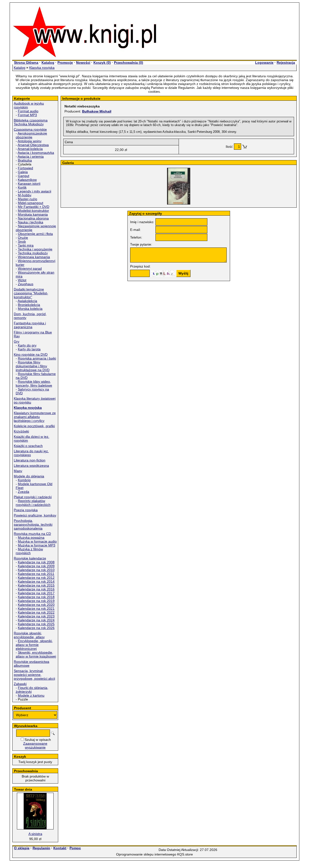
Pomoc (75, 848)
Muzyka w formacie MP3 (36, 545)
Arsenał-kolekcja (30, 149)
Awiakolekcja (27, 301)
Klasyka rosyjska (42, 68)
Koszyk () (102, 62)
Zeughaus (25, 284)
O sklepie (21, 848)
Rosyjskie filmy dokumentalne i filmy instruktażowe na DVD (32, 366)
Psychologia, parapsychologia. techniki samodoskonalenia (33, 524)
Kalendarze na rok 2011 (36, 574)
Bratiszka (25, 160)
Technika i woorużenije (35, 249)
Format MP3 (27, 115)
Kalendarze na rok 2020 (36, 605)
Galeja (23, 172)
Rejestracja (286, 62)
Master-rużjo (27, 199)
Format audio (28, 111)
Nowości (83, 62)
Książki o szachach (28, 446)
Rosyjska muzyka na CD (32, 534)
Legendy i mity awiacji (34, 191)
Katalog (48, 62)
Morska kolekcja (30, 309)
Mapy (18, 471)
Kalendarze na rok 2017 (36, 593)
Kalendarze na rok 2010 (36, 570)
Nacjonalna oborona (33, 218)
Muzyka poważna (31, 537)
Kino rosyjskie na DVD (31, 354)
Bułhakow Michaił (96, 111)
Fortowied (25, 168)
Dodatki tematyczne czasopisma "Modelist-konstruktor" (31, 293)
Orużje (23, 238)
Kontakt (59, 848)
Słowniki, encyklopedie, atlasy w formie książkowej (36, 654)
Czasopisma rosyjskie (30, 129)
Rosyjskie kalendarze (30, 558)
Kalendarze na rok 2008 (36, 562)
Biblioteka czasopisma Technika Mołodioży (31, 122)
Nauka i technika (30, 222)
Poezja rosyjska (26, 510)
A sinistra (35, 834)
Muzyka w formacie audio (37, 541)
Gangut (23, 176)
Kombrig (24, 480)
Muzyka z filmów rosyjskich (29, 551)
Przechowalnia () (128, 62)
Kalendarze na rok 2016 (36, 589)
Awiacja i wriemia (31, 156)
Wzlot (22, 280)
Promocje (65, 62)
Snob (22, 241)
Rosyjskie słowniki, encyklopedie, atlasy (29, 635)
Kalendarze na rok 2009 (36, 566)
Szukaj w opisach (38, 740)
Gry (16, 341)
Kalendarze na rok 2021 (36, 608)
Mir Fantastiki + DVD (33, 207)
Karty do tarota (29, 349)
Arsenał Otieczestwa (33, 145)
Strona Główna (26, 62)
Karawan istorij (29, 183)
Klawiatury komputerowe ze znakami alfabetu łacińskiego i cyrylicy (35, 417)
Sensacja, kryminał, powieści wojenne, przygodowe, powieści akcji (34, 674)
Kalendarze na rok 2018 (36, 597)
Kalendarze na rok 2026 (36, 628)
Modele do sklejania (29, 476)
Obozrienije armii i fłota (35, 234)
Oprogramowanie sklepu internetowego (146, 854)
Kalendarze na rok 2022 (36, 612)
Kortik (22, 187)
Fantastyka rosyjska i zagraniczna (30, 325)
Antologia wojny (30, 141)
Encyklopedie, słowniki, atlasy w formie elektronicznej (34, 645)
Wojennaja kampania (34, 257)
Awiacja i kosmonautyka (36, 153)
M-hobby (24, 195)
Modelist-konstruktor (33, 210)
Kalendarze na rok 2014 (36, 581)
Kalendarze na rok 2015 (36, 585)
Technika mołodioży (33, 253)
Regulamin (41, 848)
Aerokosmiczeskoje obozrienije (31, 135)
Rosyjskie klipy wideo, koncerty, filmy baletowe (34, 383)
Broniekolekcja (29, 305)
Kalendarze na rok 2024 (36, 620)
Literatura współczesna (31, 465)
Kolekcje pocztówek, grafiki (34, 426)
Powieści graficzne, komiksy (35, 515)
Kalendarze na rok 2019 (36, 601)
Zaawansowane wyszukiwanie (35, 745)
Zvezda (23, 492)
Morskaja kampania (33, 214)
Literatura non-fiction (29, 460)
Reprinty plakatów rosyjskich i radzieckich (33, 503)
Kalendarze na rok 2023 (36, 616)
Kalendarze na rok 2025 (36, 624)
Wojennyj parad (30, 268)
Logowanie (264, 62)
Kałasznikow (27, 180)
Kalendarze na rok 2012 (36, 578)
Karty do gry (27, 345)
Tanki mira (26, 245)
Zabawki (20, 684)
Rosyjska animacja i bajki (37, 358)
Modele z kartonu (31, 695)
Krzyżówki (21, 431)
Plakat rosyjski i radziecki (33, 497)
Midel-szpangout (30, 203)
